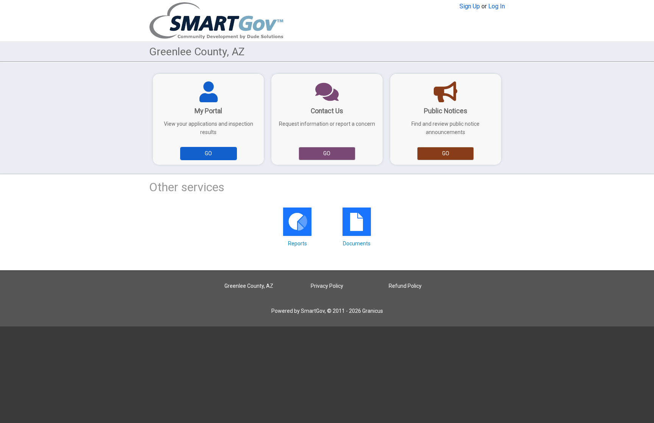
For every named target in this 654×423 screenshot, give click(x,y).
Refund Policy (405, 286)
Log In (496, 6)
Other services (186, 187)
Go (208, 153)
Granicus (372, 311)
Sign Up (469, 6)
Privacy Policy (327, 286)
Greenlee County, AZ (248, 286)
